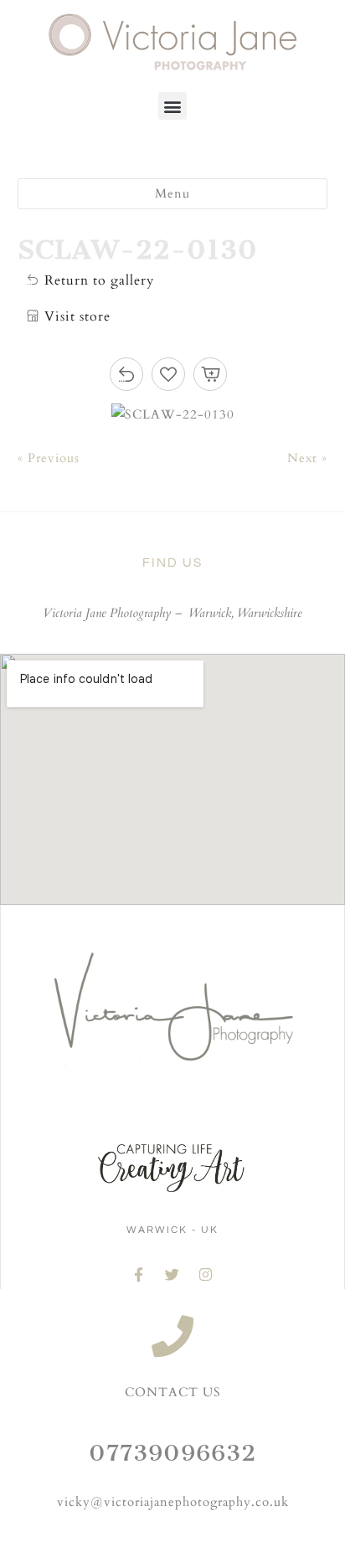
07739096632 (172, 1453)
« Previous (49, 458)
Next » (307, 458)
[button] (172, 106)
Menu (172, 194)
